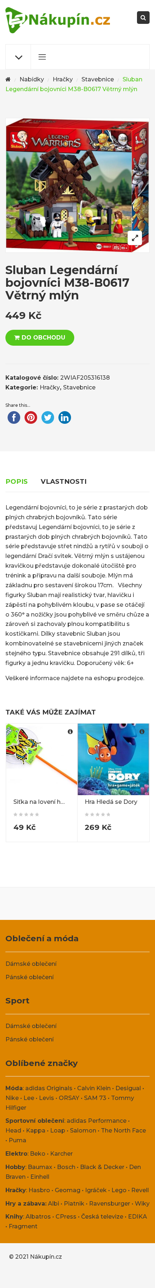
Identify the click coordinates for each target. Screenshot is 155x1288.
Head (13, 1130)
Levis (46, 1098)
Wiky (142, 1203)
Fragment (23, 1226)
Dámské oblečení (31, 963)
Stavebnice (97, 79)
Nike (12, 1098)
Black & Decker (102, 1167)
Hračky (63, 79)
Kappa (35, 1130)
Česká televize (102, 1216)
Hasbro (39, 1190)
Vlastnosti (64, 481)
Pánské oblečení (29, 977)
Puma (17, 1140)
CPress (66, 1216)
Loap (57, 1130)
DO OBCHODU (43, 337)
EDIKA (137, 1216)
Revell (140, 1190)
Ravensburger (109, 1203)
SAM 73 (95, 1098)
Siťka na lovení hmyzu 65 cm (54, 801)
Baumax (40, 1167)
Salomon (83, 1130)
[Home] (8, 80)
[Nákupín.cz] (57, 20)
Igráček (96, 1190)
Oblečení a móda (42, 938)
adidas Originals (48, 1088)
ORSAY (69, 1098)
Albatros (38, 1216)
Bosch (66, 1167)
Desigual (128, 1088)
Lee (28, 1098)
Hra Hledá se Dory (111, 801)
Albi (53, 1203)
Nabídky (31, 79)
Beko (37, 1153)
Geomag (67, 1190)
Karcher (61, 1153)
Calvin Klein (94, 1088)
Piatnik (74, 1203)
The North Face (123, 1130)
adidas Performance (97, 1120)
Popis (16, 481)
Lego (119, 1190)
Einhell (39, 1176)
